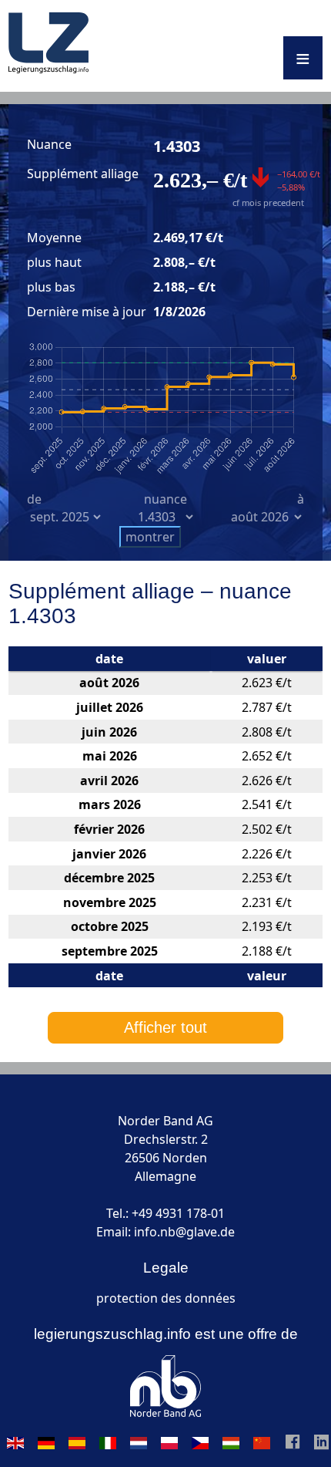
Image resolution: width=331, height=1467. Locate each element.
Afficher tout (165, 1027)
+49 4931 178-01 (178, 1213)
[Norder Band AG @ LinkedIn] (321, 1445)
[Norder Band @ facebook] (292, 1445)
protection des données (166, 1298)
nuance (165, 499)
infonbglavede (184, 1231)
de (34, 499)
